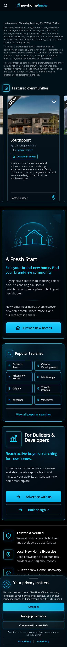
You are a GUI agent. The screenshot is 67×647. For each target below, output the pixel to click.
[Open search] (5, 5)
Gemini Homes (24, 150)
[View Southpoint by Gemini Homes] (33, 115)
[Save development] (54, 100)
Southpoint (21, 140)
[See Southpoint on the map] (53, 197)
